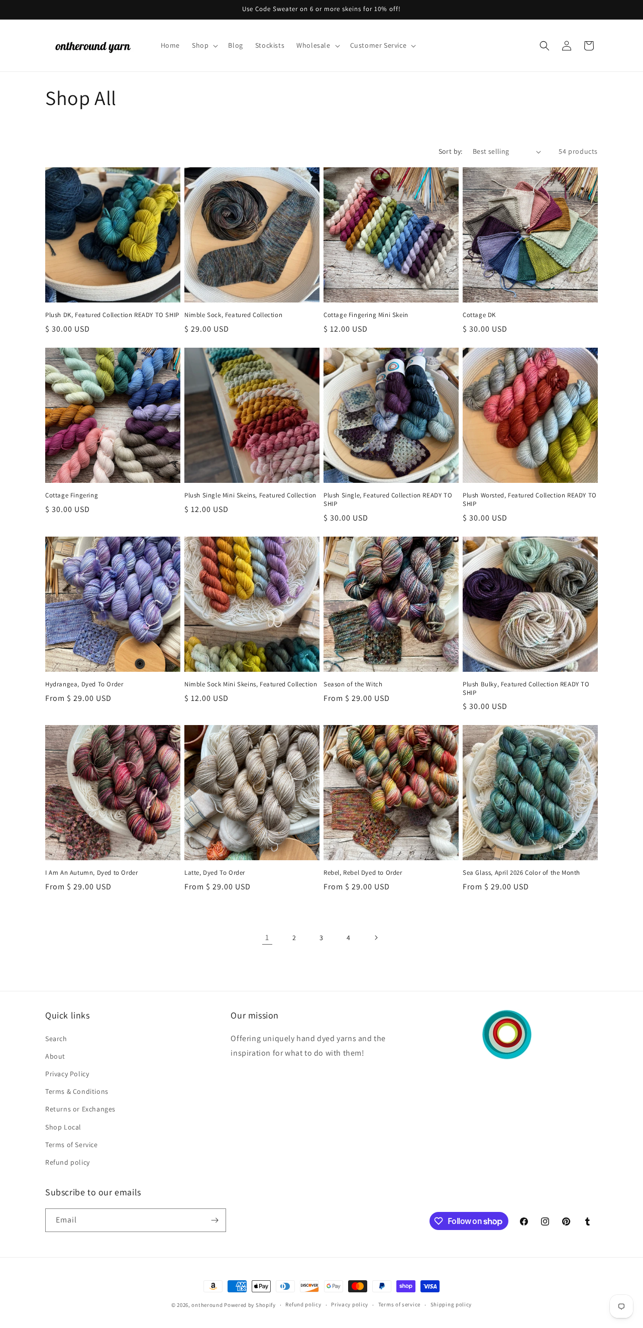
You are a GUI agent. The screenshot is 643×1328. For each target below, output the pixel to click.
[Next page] (376, 938)
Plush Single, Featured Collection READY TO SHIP (388, 499)
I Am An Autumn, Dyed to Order (91, 873)
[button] (204, 45)
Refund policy (67, 1162)
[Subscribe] (214, 1220)
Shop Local (63, 1127)
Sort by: (451, 151)
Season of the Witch (353, 684)
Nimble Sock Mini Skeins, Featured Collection (250, 684)
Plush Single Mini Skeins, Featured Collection (250, 495)
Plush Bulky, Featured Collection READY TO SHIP (526, 688)
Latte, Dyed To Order (214, 873)
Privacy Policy (67, 1073)
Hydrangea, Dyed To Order (84, 684)
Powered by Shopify (250, 1304)
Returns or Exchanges (80, 1108)
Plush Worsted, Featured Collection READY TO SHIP (530, 499)
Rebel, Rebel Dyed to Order (363, 873)
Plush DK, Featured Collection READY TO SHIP (112, 315)
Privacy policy (349, 1304)
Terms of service (399, 1304)
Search (56, 1038)
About (55, 1056)
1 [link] (267, 937)
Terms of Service (71, 1144)
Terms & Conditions (77, 1091)
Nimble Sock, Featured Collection (233, 315)
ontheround (207, 1304)
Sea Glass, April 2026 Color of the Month (521, 873)
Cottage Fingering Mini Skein (366, 315)
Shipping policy (451, 1304)
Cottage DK (479, 315)
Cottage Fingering (71, 495)
